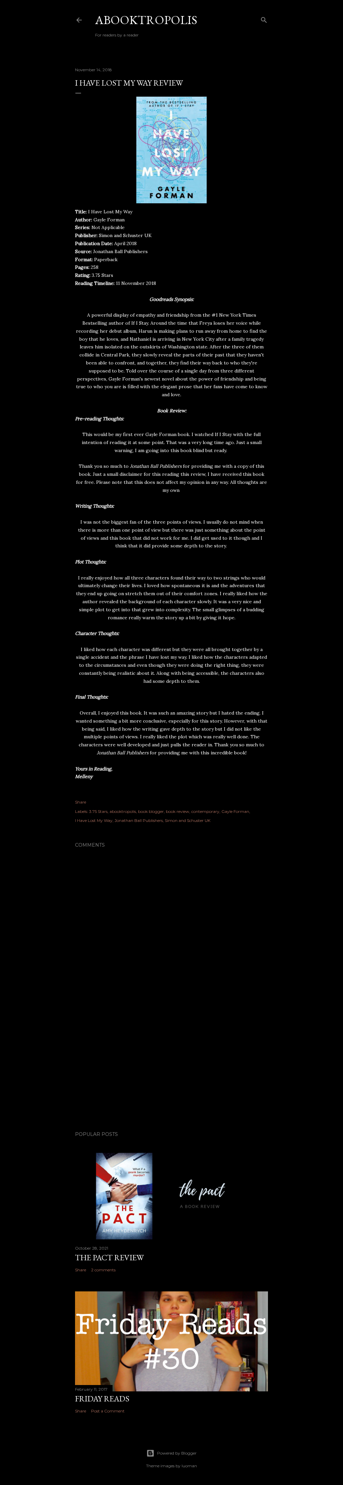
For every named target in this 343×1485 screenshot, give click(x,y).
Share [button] (80, 802)
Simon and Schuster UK (187, 820)
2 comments (103, 1269)
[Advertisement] (171, 1068)
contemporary (205, 811)
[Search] (264, 18)
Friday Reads (102, 1398)
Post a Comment (108, 1410)
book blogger (151, 811)
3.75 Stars (98, 811)
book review (177, 811)
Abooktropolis (146, 20)
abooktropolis (123, 811)
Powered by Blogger (177, 1453)
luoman (189, 1465)
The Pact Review (109, 1257)
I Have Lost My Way (94, 820)
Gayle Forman (235, 811)
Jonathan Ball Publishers (139, 820)
